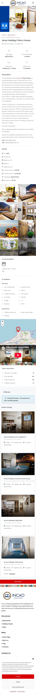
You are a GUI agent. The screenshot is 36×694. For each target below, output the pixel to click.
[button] (33, 659)
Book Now (18, 582)
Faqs (4, 643)
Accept (18, 676)
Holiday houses (7, 624)
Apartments (6, 620)
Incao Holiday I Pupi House (13, 562)
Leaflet (24, 344)
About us (5, 640)
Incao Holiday (16, 78)
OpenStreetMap (28, 344)
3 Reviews (12, 573)
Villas (4, 627)
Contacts (5, 647)
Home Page (6, 637)
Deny (18, 682)
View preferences (18, 687)
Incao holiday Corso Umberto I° (15, 437)
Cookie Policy (13, 691)
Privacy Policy (21, 691)
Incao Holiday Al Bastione (13, 520)
